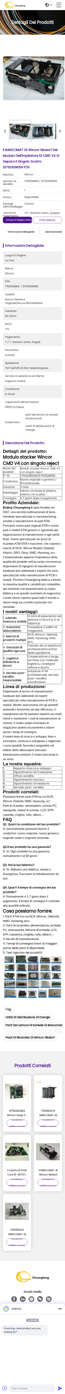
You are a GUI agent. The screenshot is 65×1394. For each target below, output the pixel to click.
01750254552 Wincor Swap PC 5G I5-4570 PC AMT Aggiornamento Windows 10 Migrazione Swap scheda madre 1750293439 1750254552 (16, 1113)
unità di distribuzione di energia (27, 1017)
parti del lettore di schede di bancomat (34, 1025)
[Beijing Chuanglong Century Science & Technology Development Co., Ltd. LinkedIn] (23, 1299)
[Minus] (60, 1309)
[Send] (60, 1388)
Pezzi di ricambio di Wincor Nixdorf (30, 1037)
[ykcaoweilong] (49, 1299)
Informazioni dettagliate (21, 231)
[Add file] (4, 1388)
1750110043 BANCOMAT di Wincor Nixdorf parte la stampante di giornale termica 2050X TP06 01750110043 (16, 1232)
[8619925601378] (31, 1299)
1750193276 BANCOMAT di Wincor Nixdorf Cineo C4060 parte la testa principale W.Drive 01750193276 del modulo (48, 1113)
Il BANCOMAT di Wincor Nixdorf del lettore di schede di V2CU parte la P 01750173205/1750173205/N (48, 1172)
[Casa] (32, 1281)
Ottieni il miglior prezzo (20, 220)
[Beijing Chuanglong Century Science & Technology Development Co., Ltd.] (15, 5)
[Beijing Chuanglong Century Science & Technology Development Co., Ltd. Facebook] (14, 1299)
